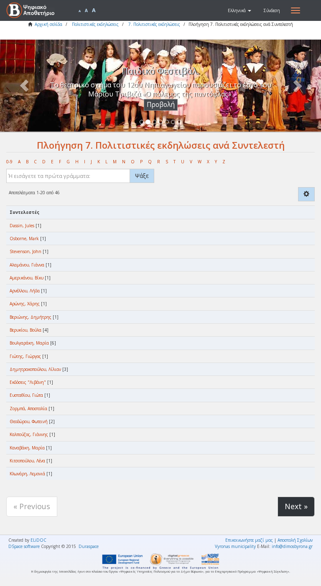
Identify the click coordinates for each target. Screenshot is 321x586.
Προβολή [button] (161, 104)
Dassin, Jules (22, 225)
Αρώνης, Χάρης (25, 304)
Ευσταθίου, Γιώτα (26, 395)
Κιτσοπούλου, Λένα (27, 461)
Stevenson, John (25, 251)
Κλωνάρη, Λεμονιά (27, 474)
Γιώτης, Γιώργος (25, 356)
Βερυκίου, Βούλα (25, 330)
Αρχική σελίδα (48, 24)
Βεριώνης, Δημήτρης (30, 317)
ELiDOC (38, 540)
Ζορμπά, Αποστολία (28, 408)
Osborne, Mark (24, 238)
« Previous (31, 506)
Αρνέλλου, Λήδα (25, 291)
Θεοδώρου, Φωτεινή (29, 421)
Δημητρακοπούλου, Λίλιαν (35, 369)
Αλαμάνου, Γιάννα (27, 265)
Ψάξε (142, 176)
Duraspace (89, 546)
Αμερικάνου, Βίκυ (26, 278)
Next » (296, 506)
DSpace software (24, 546)
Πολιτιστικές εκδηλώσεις (95, 24)
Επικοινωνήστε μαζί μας (249, 540)
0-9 (9, 162)
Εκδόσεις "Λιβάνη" (28, 382)
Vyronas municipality (235, 546)
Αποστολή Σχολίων (295, 540)
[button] (239, 10)
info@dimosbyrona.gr (292, 546)
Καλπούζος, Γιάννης (29, 434)
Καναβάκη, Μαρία (27, 448)
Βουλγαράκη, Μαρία (29, 343)
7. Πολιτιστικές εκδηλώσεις (154, 24)
